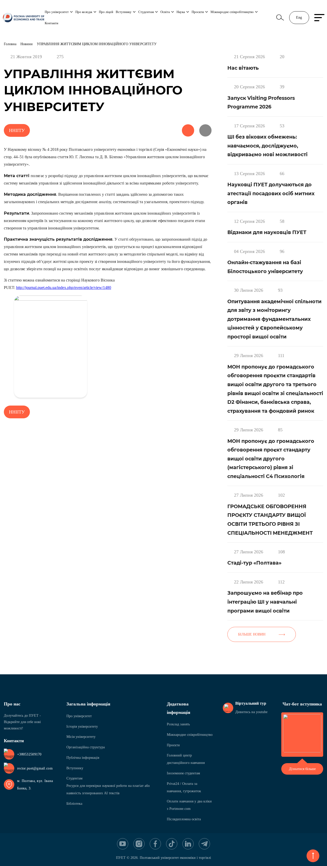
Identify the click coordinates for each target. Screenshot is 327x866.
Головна (10, 44)
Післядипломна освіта (184, 819)
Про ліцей (106, 12)
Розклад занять (178, 724)
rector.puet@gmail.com (35, 768)
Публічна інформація (82, 758)
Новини (26, 44)
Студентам (146, 12)
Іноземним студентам (183, 773)
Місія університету (81, 737)
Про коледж (83, 12)
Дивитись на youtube (251, 712)
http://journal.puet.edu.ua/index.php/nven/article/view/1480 (63, 287)
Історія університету (82, 726)
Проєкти (198, 12)
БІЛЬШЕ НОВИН (251, 634)
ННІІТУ (17, 130)
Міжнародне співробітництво (232, 12)
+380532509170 (29, 754)
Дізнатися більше (302, 769)
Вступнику (124, 12)
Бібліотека (74, 804)
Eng (299, 17)
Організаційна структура (85, 747)
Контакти (51, 23)
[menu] (319, 17)
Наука (181, 12)
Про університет (57, 12)
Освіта (165, 12)
